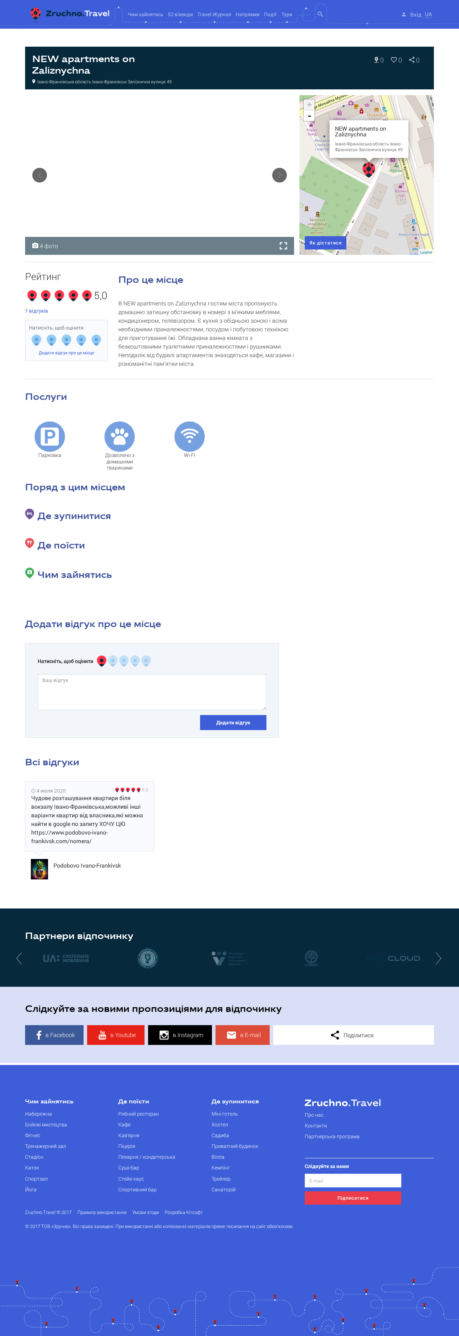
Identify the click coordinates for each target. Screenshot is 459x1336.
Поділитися (358, 1035)
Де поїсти (133, 1102)
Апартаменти (47, 103)
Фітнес (32, 1135)
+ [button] (309, 104)
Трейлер (221, 1178)
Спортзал (36, 1178)
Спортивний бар (137, 1189)
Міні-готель (225, 1113)
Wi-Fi (189, 455)
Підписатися (353, 1198)
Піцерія (126, 1146)
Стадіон (34, 1156)
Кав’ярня (128, 1135)
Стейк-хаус (131, 1178)
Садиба (220, 1135)
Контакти (316, 1125)
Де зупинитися (235, 1102)
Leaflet (426, 252)
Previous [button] (39, 175)
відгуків (36, 310)
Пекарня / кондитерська (146, 1156)
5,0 (100, 296)
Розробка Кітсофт (184, 1212)
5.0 (145, 790)
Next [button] (279, 175)
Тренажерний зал (45, 1146)
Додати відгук (233, 722)
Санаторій (224, 1189)
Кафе (124, 1124)
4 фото (48, 245)
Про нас (314, 1114)
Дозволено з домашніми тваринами (119, 458)
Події (270, 14)
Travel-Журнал (214, 14)
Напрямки (248, 14)
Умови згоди (145, 1212)
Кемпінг (221, 1167)
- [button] (309, 116)
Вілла (218, 1156)
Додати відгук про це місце (66, 352)
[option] (159, 175)
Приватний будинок (235, 1146)
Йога (31, 1189)
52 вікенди (180, 14)
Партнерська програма (332, 1136)
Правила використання (102, 1212)
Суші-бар (128, 1167)
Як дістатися (325, 242)
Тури (286, 14)
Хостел (220, 1124)
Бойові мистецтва (46, 1124)
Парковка (49, 455)
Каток (32, 1167)
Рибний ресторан (138, 1113)
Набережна (38, 1113)
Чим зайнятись (49, 1102)
